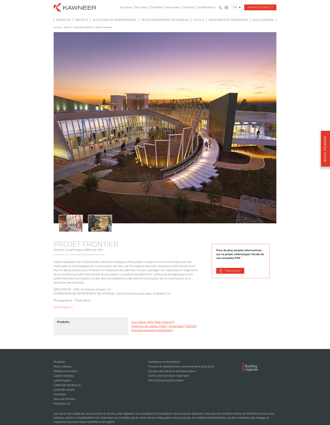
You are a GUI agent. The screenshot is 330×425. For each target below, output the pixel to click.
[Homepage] (75, 7)
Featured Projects (83, 27)
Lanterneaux (62, 380)
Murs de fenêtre (64, 399)
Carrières (189, 7)
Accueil (57, 27)
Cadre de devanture (67, 385)
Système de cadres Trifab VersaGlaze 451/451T (164, 326)
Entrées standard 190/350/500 (152, 330)
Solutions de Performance (114, 19)
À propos (126, 7)
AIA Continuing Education (166, 380)
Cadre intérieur (64, 375)
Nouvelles (173, 7)
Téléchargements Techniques (165, 19)
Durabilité (156, 7)
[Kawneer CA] (226, 7)
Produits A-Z (62, 403)
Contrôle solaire (64, 389)
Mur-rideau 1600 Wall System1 (152, 322)
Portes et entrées (65, 371)
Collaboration (206, 7)
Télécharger (233, 270)
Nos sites (141, 7)
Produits (63, 19)
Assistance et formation (228, 19)
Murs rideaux (62, 366)
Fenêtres (60, 394)
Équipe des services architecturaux (172, 371)
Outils (199, 19)
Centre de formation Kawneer (168, 375)
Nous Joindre (263, 19)
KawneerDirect (260, 7)
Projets (81, 19)
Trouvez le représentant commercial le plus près (181, 366)
